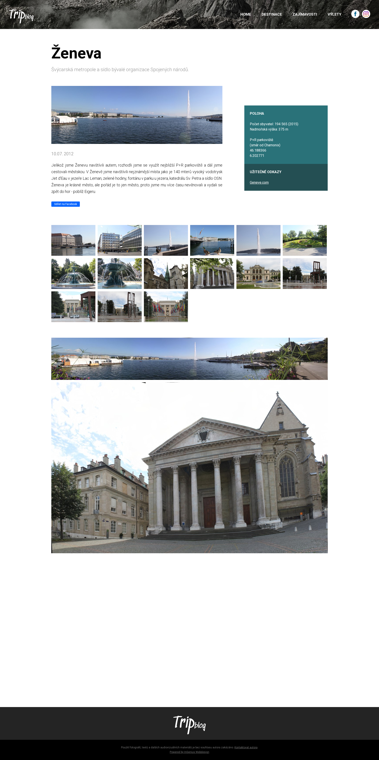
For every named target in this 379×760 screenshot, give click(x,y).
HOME (245, 14)
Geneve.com (259, 182)
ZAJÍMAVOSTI (305, 14)
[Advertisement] (183, 635)
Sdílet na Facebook (65, 204)
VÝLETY (334, 14)
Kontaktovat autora (245, 747)
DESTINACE (272, 14)
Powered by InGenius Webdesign (189, 752)
